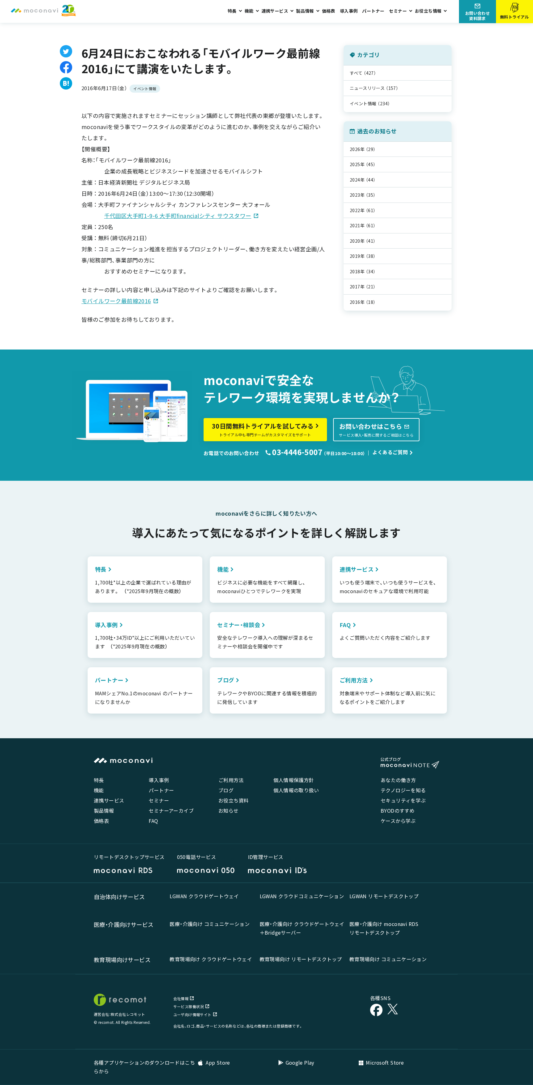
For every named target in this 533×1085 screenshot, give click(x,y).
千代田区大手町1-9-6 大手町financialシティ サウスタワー (177, 216)
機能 (99, 790)
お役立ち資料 (233, 800)
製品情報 (104, 810)
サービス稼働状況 (188, 1006)
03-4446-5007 (296, 451)
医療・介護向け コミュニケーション (210, 924)
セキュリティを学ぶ (403, 800)
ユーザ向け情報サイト (192, 1014)
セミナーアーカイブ (171, 810)
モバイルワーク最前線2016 (116, 301)
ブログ (225, 790)
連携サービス (109, 800)
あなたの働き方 (398, 780)
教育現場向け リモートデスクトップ (301, 959)
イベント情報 (144, 88)
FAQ (153, 820)
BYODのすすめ (398, 810)
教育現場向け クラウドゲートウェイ (211, 959)
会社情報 (181, 998)
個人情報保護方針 (293, 780)
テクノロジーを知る (403, 790)
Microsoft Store (385, 1062)
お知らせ (228, 810)
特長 (99, 780)
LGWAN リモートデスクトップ (384, 896)
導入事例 (349, 11)
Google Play (300, 1062)
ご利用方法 (231, 780)
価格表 (328, 11)
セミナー (159, 800)
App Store (217, 1062)
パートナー (373, 11)
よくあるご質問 (390, 452)
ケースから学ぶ (398, 820)
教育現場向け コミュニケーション (388, 959)
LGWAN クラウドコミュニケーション (302, 896)
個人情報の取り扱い (296, 790)
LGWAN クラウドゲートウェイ (204, 896)
